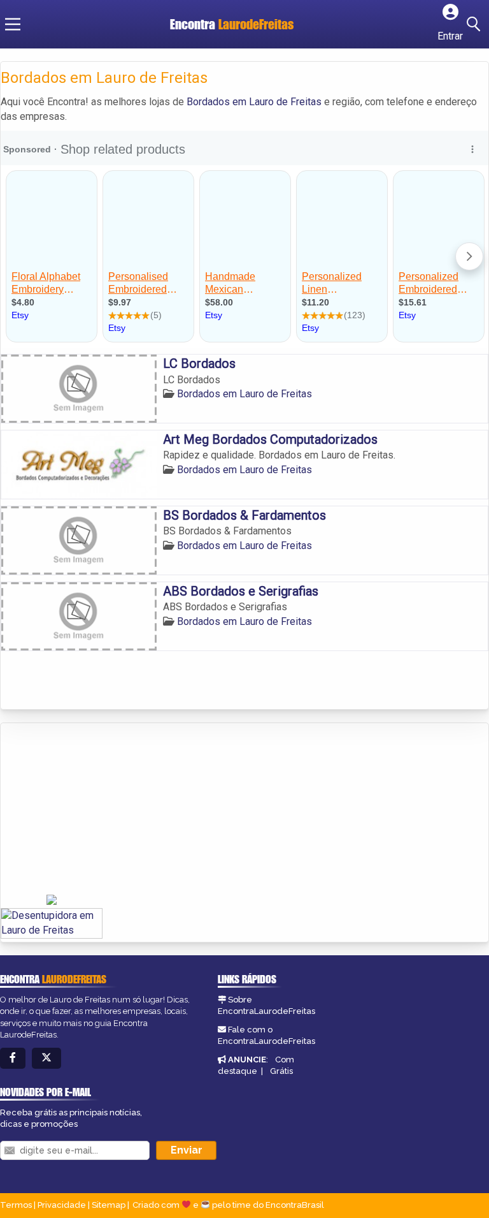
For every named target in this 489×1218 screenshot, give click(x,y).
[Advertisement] (96, 809)
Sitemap (108, 1205)
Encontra (232, 24)
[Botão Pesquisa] (475, 24)
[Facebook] (12, 1058)
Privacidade (62, 1205)
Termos (16, 1205)
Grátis (281, 1071)
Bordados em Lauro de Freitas (254, 102)
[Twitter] (46, 1058)
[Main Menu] (12, 24)
